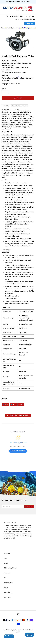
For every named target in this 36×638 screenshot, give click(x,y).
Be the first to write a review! (18, 451)
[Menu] (33, 16)
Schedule (30, 23)
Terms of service (8, 592)
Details (3, 177)
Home (3, 28)
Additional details (6, 250)
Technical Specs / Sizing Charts (19, 105)
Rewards (5, 563)
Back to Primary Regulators (19, 415)
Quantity (4, 88)
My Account (6, 553)
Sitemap (5, 587)
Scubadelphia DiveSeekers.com (15, 630)
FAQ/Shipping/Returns (9, 568)
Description (6, 105)
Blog (4, 578)
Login (5, 558)
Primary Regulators (11, 28)
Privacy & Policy (8, 582)
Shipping (4, 84)
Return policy (7, 597)
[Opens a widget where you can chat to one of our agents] (29, 635)
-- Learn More (27, 1)
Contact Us (6, 573)
